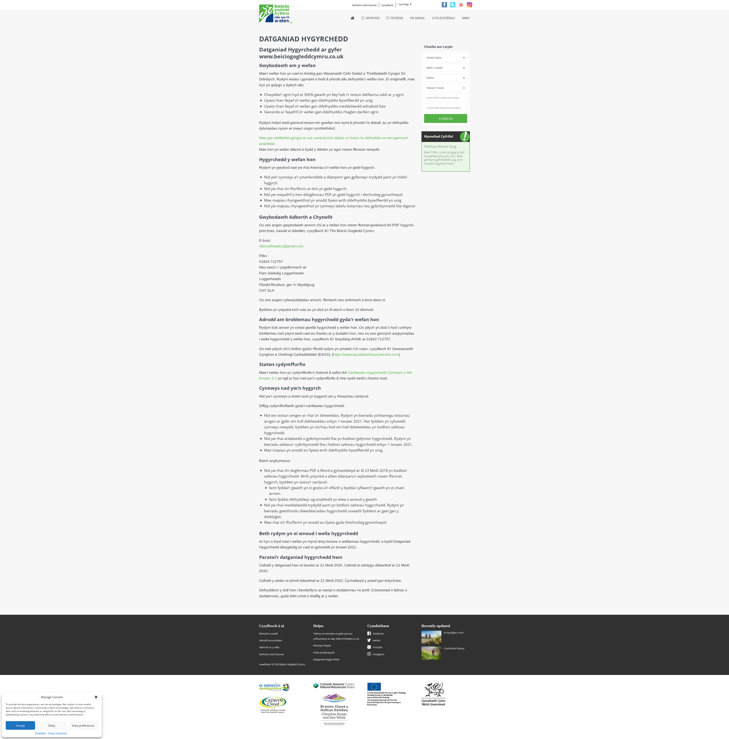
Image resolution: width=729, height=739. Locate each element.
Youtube (377, 647)
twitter (376, 640)
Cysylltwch (387, 5)
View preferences (83, 725)
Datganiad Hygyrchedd (326, 659)
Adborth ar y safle (269, 647)
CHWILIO (446, 118)
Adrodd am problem (270, 640)
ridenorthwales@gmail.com (281, 246)
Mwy (466, 18)
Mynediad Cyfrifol (438, 136)
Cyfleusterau (443, 18)
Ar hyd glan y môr (454, 632)
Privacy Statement (57, 733)
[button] (96, 697)
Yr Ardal (417, 18)
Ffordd (397, 18)
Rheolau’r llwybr (322, 645)
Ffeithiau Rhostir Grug (440, 146)
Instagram (378, 654)
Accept (20, 725)
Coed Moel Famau (454, 648)
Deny (51, 725)
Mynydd (372, 18)
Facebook (378, 633)
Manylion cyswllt (268, 633)
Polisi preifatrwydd (323, 652)
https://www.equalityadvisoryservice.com (366, 354)
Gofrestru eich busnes (364, 5)
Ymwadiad (40, 733)
